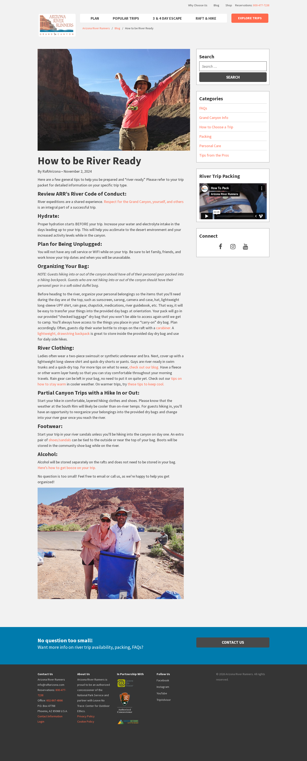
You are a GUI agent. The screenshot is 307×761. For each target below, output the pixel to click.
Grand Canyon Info (213, 117)
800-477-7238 (261, 5)
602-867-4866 (54, 700)
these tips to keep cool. (146, 384)
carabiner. (163, 327)
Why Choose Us (197, 5)
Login (41, 721)
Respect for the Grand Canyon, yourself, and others (144, 201)
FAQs (203, 108)
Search (233, 77)
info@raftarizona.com (51, 685)
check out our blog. (144, 367)
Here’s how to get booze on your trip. (67, 467)
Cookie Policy (85, 721)
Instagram (163, 687)
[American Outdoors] (132, 718)
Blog (216, 5)
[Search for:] (233, 66)
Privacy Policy (86, 716)
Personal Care (210, 145)
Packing (205, 136)
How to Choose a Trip (216, 127)
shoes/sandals (60, 439)
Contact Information (50, 716)
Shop (229, 5)
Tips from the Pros (214, 155)
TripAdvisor (164, 700)
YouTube (162, 693)
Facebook (163, 680)
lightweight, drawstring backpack (64, 333)
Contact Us (233, 642)
